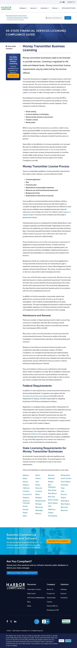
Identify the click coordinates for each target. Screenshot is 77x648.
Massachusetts (40, 501)
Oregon (50, 513)
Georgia (25, 509)
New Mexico (52, 493)
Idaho (25, 516)
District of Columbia (26, 502)
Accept (68, 640)
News (29, 606)
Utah (62, 491)
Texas (63, 488)
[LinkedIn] (15, 621)
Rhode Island (65, 475)
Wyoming (64, 510)
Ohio (50, 506)
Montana (51, 475)
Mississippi (39, 510)
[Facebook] (8, 621)
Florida (25, 506)
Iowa (37, 482)
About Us (50, 589)
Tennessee (64, 485)
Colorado (26, 491)
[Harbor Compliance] (16, 586)
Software (22, 8)
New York (51, 497)
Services (33, 8)
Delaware (26, 497)
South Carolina (66, 478)
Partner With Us (52, 606)
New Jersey (52, 490)
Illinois (37, 475)
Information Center (68, 8)
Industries (44, 8)
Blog (28, 602)
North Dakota (52, 503)
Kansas (37, 485)
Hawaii (25, 513)
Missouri (38, 513)
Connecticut (27, 494)
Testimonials (51, 598)
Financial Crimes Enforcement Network (36, 396)
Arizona (25, 482)
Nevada (50, 482)
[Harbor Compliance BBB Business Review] (45, 621)
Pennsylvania (52, 516)
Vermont (64, 494)
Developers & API (53, 610)
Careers (49, 602)
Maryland (38, 497)
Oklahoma (51, 509)
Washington (65, 501)
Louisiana (38, 491)
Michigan (38, 504)
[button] (13, 48)
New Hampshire (52, 486)
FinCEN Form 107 (35, 434)
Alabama (26, 475)
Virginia (63, 497)
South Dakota (65, 482)
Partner (54, 8)
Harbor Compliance (7, 8)
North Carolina (53, 500)
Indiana (38, 478)
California (26, 488)
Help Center (31, 593)
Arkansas (26, 485)
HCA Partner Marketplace (36, 598)
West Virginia (65, 504)
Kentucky (38, 488)
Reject (61, 640)
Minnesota (39, 507)
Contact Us (51, 593)
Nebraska (51, 478)
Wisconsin (64, 507)
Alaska (25, 478)
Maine (37, 494)
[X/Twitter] (11, 621)
